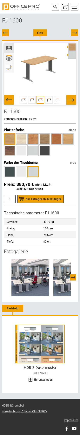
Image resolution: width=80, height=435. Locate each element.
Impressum (71, 420)
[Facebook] (66, 428)
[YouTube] (74, 428)
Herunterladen (43, 379)
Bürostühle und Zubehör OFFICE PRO (24, 411)
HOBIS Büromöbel (13, 405)
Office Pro (21, 7)
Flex (40, 33)
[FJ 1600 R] (74, 32)
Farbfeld (12, 308)
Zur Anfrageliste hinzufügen (43, 199)
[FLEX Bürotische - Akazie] (30, 277)
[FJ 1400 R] (5, 32)
